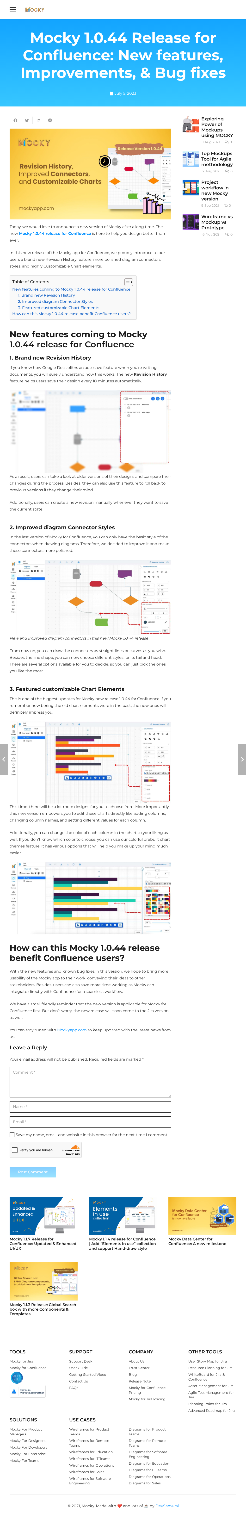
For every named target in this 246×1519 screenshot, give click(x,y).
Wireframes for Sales (86, 1472)
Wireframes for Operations (91, 1465)
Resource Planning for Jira (210, 1368)
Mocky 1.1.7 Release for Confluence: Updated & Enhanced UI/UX (43, 1244)
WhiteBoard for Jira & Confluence (206, 1377)
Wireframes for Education (91, 1452)
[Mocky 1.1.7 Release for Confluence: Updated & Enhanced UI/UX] (44, 1216)
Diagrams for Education (149, 1463)
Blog (133, 1374)
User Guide (78, 1368)
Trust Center (139, 1368)
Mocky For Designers (27, 1440)
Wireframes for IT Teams (89, 1459)
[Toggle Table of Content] (126, 282)
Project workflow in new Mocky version (215, 190)
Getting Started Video (87, 1374)
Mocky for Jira (21, 1361)
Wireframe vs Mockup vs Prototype (217, 222)
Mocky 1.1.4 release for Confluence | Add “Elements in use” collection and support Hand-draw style (122, 1244)
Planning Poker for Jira (207, 1404)
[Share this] (15, 120)
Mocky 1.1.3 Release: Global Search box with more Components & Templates (43, 1309)
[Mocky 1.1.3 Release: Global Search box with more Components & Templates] (44, 1281)
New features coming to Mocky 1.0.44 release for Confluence (71, 289)
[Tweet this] (27, 120)
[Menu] (12, 10)
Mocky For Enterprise (28, 1454)
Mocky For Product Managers (26, 1431)
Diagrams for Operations (150, 1477)
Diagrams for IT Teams (148, 1470)
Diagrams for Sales (145, 1483)
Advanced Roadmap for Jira (211, 1410)
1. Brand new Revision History (46, 295)
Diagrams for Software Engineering (148, 1454)
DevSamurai (167, 1506)
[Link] (35, 10)
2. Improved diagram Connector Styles (55, 301)
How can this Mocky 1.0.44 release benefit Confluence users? (72, 313)
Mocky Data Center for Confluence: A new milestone (197, 1241)
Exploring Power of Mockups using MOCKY (217, 127)
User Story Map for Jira (207, 1361)
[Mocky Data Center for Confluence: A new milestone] (202, 1216)
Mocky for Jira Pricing (147, 1399)
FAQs (73, 1388)
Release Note (140, 1381)
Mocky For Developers (28, 1447)
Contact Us (78, 1381)
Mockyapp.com (72, 1030)
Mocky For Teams (24, 1460)
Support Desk (80, 1361)
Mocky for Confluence (28, 1368)
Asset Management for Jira (211, 1386)
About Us (136, 1361)
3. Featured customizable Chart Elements (58, 307)
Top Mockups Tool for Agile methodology (217, 158)
